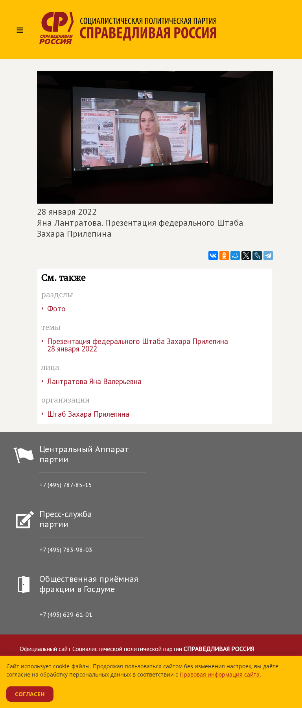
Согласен (30, 694)
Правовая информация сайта (220, 674)
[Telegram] (268, 255)
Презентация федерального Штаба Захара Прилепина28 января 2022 (137, 345)
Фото (56, 308)
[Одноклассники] (224, 255)
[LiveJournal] (257, 255)
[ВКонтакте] (213, 255)
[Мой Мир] (235, 255)
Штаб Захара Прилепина (88, 414)
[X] (246, 255)
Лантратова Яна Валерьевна (94, 381)
